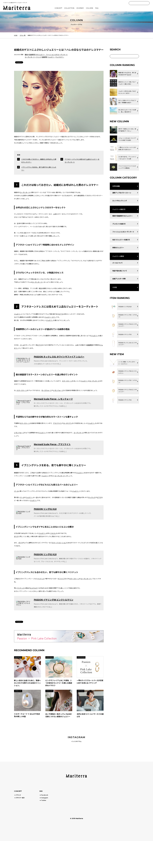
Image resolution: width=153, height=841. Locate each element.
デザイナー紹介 (20, 798)
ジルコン (53, 533)
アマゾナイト (57, 423)
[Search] (148, 3)
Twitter (43, 800)
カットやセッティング (119, 201)
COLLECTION (69, 8)
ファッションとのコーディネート (57, 55)
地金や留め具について (119, 271)
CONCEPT (58, 8)
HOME (15, 35)
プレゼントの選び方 (119, 224)
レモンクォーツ (58, 390)
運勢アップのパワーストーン (121, 193)
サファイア (61, 579)
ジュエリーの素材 (118, 256)
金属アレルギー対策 (119, 279)
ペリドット (41, 579)
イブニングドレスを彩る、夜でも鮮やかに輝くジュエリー (38, 168)
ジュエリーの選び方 (118, 209)
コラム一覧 (22, 35)
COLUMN (89, 8)
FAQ (96, 8)
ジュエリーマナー (50, 317)
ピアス (61, 314)
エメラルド (33, 588)
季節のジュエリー (118, 247)
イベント (38, 57)
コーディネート (30, 57)
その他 (114, 287)
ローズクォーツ (47, 390)
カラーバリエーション (59, 543)
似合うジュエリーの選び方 (121, 240)
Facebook (44, 795)
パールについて (117, 263)
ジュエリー (51, 57)
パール (22, 345)
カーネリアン (67, 423)
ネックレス (91, 497)
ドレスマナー (59, 57)
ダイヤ (16, 536)
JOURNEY (80, 8)
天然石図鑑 (116, 186)
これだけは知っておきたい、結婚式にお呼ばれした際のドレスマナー (38, 160)
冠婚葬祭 (44, 57)
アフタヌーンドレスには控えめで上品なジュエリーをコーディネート (82, 160)
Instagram (44, 798)
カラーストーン (67, 381)
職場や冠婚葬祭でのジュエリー (35, 55)
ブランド (18, 795)
